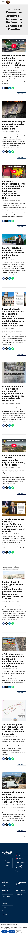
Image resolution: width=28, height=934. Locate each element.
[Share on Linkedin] (9, 88)
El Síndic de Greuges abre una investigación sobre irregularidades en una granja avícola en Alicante (13, 525)
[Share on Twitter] (6, 88)
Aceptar (4, 931)
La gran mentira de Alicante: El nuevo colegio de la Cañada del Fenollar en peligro (13, 253)
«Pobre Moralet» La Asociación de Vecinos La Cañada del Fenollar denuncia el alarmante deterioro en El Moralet (14, 660)
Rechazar (12, 931)
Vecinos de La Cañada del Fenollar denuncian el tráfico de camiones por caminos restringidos (13, 60)
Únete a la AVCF (6, 900)
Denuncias (5, 67)
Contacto (4, 914)
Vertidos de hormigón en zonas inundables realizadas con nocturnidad (13, 125)
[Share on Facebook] (3, 88)
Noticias (4, 907)
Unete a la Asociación (21, 890)
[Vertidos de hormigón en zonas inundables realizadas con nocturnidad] (14, 109)
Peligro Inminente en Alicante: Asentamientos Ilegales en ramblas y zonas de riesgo (13, 460)
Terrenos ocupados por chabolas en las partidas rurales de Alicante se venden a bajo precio (13, 729)
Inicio (10, 9)
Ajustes (19, 931)
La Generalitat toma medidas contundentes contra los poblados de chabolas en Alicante (13, 797)
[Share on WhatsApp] (12, 88)
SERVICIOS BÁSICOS (6, 896)
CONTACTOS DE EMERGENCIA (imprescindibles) (6, 890)
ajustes (12, 928)
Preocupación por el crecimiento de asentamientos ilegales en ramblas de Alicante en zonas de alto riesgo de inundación (13, 393)
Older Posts (20, 837)
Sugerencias (5, 910)
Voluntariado (5, 903)
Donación (18, 887)
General (12, 804)
